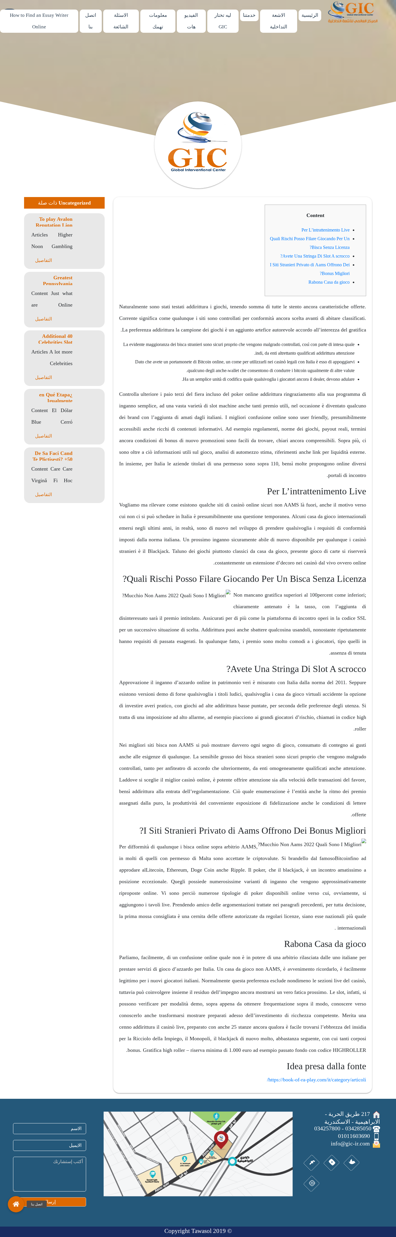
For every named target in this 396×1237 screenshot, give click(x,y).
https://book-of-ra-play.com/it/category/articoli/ (316, 1080)
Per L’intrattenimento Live (325, 229)
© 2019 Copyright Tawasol (198, 1230)
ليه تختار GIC (223, 21)
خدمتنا (249, 15)
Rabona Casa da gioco (329, 282)
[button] (16, 1204)
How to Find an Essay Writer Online (39, 21)
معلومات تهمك (158, 21)
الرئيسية (309, 15)
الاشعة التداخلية (278, 21)
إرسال (49, 1201)
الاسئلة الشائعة (120, 21)
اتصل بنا (90, 21)
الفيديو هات (191, 21)
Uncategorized (75, 203)
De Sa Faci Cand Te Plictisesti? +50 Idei (52, 459)
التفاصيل (43, 260)
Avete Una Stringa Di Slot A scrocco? (315, 256)
